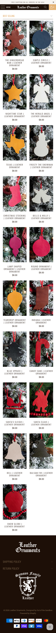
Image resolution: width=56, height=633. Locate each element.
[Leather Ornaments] (28, 7)
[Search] (45, 7)
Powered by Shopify (28, 613)
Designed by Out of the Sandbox (39, 610)
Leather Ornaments (17, 610)
